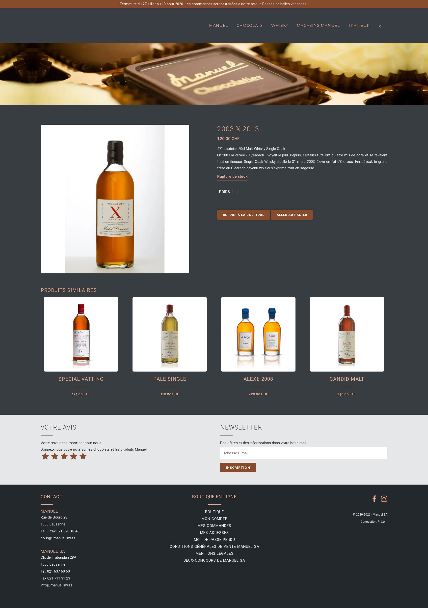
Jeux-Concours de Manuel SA (214, 560)
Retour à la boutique (243, 215)
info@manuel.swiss (57, 585)
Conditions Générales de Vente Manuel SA (214, 546)
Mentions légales (215, 553)
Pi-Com (382, 521)
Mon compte (214, 519)
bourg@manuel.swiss (58, 538)
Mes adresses (214, 532)
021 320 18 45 (67, 531)
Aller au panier (292, 215)
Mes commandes (214, 525)
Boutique (214, 512)
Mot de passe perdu (214, 539)
